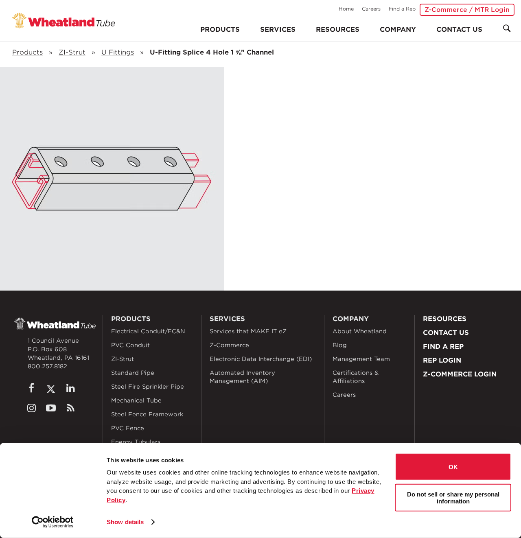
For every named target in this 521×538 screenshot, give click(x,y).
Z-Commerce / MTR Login (467, 9)
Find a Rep (402, 9)
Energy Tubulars (135, 442)
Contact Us (459, 29)
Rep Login (442, 360)
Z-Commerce (229, 345)
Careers (371, 9)
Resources (337, 29)
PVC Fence (127, 428)
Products (27, 52)
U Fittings (117, 52)
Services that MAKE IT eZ (248, 331)
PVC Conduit (130, 345)
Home (346, 9)
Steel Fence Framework (147, 414)
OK (453, 466)
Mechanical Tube (136, 400)
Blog (340, 345)
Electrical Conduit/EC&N (148, 331)
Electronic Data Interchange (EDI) (261, 359)
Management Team (361, 359)
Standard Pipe (132, 373)
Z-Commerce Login (460, 374)
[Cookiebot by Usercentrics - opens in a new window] (52, 522)
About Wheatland (360, 331)
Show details (125, 521)
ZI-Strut (72, 52)
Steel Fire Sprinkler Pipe (147, 386)
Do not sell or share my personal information (453, 497)
